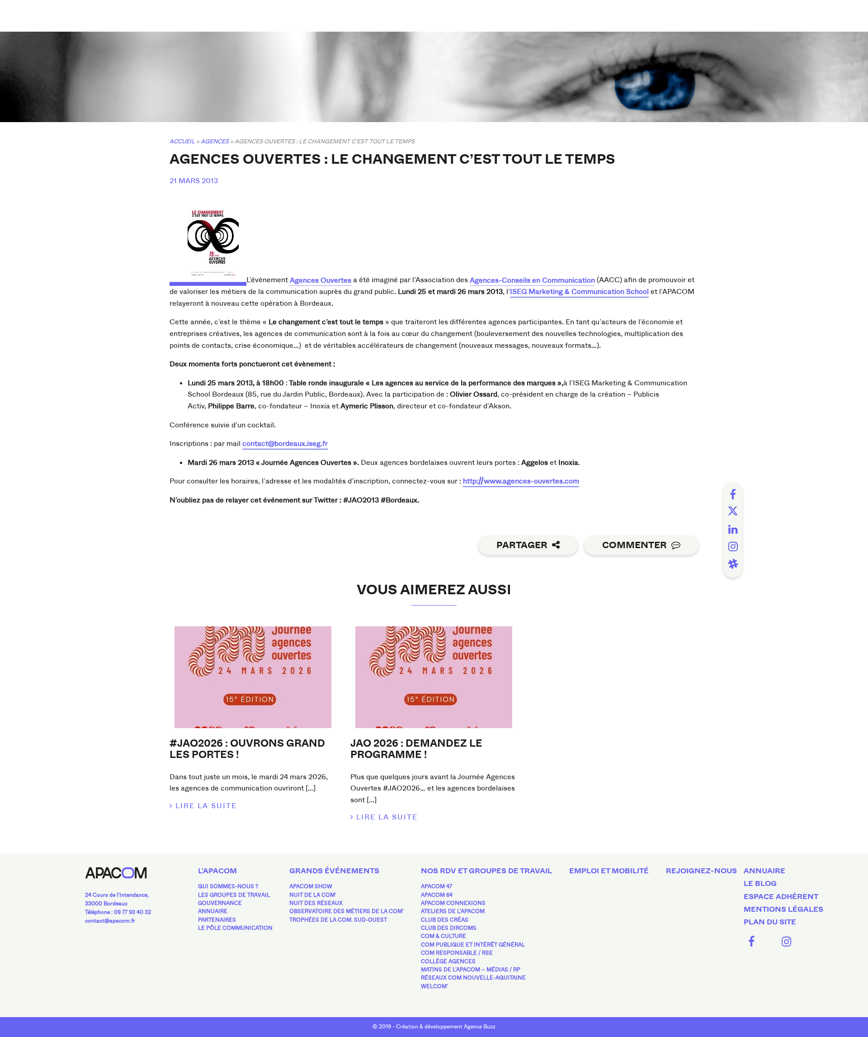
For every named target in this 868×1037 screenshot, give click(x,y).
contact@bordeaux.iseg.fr (285, 443)
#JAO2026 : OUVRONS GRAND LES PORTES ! (247, 749)
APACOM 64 (437, 895)
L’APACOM (217, 871)
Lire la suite (206, 805)
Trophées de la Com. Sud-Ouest (338, 919)
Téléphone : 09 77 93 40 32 (118, 912)
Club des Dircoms (448, 928)
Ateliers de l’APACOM (453, 911)
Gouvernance (220, 903)
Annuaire (212, 911)
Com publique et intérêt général (473, 944)
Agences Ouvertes (320, 280)
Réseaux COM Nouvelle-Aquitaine (473, 977)
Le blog (760, 884)
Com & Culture (443, 936)
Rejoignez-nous (701, 871)
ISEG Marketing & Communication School (579, 291)
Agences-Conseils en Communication (532, 280)
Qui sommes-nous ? (228, 886)
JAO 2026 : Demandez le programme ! (416, 749)
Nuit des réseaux (316, 903)
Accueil (182, 141)
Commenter (634, 545)
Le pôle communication (235, 928)
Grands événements (334, 871)
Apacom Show (310, 886)
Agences (215, 141)
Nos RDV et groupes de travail (486, 871)
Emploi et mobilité (609, 871)
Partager (521, 545)
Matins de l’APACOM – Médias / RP (470, 969)
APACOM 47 (436, 886)
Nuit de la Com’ (312, 895)
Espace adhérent (781, 897)
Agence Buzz (479, 1026)
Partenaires (217, 919)
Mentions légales (783, 909)
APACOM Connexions (453, 903)
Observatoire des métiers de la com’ (346, 911)
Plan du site (770, 922)
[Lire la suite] (253, 677)
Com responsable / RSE (457, 953)
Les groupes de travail (234, 895)
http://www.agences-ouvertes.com (521, 481)
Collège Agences (448, 961)
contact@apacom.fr (110, 920)
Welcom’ (434, 986)
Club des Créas (444, 919)
